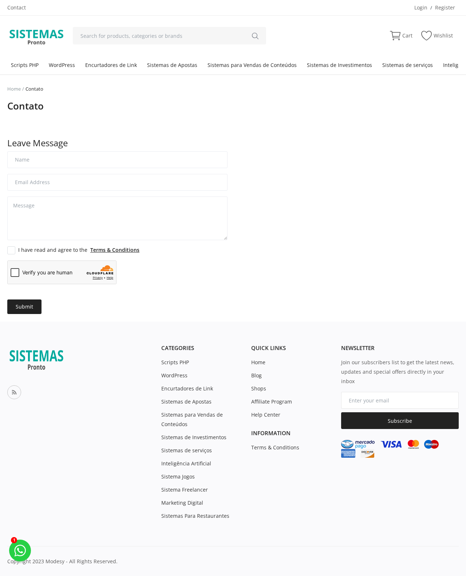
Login (420, 7)
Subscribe (400, 420)
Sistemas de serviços (407, 64)
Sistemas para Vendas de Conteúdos (252, 64)
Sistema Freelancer (184, 489)
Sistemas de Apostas (172, 64)
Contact (16, 7)
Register (445, 7)
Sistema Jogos (178, 476)
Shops (258, 388)
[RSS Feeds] (14, 392)
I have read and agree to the (78, 249)
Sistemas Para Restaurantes (195, 515)
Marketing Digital (182, 502)
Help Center (265, 414)
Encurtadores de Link (111, 64)
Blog (256, 375)
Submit (24, 306)
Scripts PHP (25, 64)
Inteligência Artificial (186, 463)
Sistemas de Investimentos (339, 64)
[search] (255, 35)
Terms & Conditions (275, 447)
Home (14, 89)
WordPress (62, 64)
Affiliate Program (271, 401)
